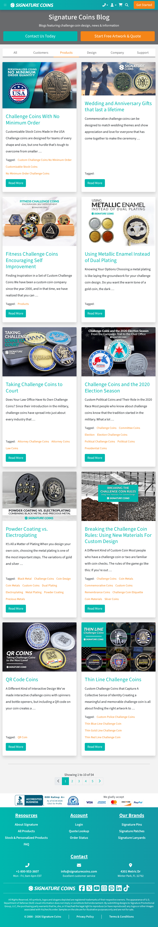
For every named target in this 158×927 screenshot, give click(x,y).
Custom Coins (31, 586)
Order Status (79, 837)
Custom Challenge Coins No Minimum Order (45, 160)
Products (66, 52)
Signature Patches (131, 831)
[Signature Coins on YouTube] (96, 888)
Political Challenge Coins (100, 442)
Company (117, 52)
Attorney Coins (60, 442)
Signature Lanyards (131, 837)
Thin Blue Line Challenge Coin (103, 724)
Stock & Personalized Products (26, 837)
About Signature (26, 824)
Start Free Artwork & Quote (117, 36)
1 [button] (65, 781)
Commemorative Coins (99, 586)
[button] (99, 781)
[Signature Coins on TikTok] (126, 888)
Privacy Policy (85, 917)
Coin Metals (13, 586)
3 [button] (79, 781)
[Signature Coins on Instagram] (104, 888)
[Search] (127, 4)
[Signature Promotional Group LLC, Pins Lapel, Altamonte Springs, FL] (40, 800)
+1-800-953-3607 (27, 871)
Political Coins (126, 442)
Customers (40, 52)
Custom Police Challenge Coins (116, 717)
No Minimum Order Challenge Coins (27, 174)
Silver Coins (112, 599)
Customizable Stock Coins (21, 167)
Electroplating (14, 592)
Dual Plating (49, 586)
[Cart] (120, 5)
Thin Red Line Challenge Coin (103, 737)
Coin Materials (93, 599)
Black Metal (25, 579)
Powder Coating (54, 592)
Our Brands (131, 815)
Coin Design (63, 579)
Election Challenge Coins (112, 435)
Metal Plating (34, 592)
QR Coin (22, 737)
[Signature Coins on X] (89, 888)
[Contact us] (105, 4)
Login (79, 824)
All (15, 52)
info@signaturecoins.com (79, 871)
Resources (26, 815)
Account (79, 815)
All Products (26, 831)
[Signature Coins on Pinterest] (111, 888)
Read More (17, 183)
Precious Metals (15, 599)
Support (143, 52)
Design (91, 52)
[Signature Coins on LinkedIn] (119, 888)
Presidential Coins (96, 448)
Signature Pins (132, 824)
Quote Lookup (79, 831)
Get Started (144, 5)
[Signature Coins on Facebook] (82, 888)
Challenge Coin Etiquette (128, 592)
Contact (79, 856)
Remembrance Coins (97, 592)
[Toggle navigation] (5, 5)
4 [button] (86, 781)
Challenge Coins (106, 428)
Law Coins (12, 448)
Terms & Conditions (121, 917)
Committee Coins (129, 428)
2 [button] (72, 781)
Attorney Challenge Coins (33, 442)
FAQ (26, 844)
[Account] (113, 4)
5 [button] (92, 781)
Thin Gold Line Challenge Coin (103, 731)
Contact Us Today (40, 36)
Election (90, 435)
